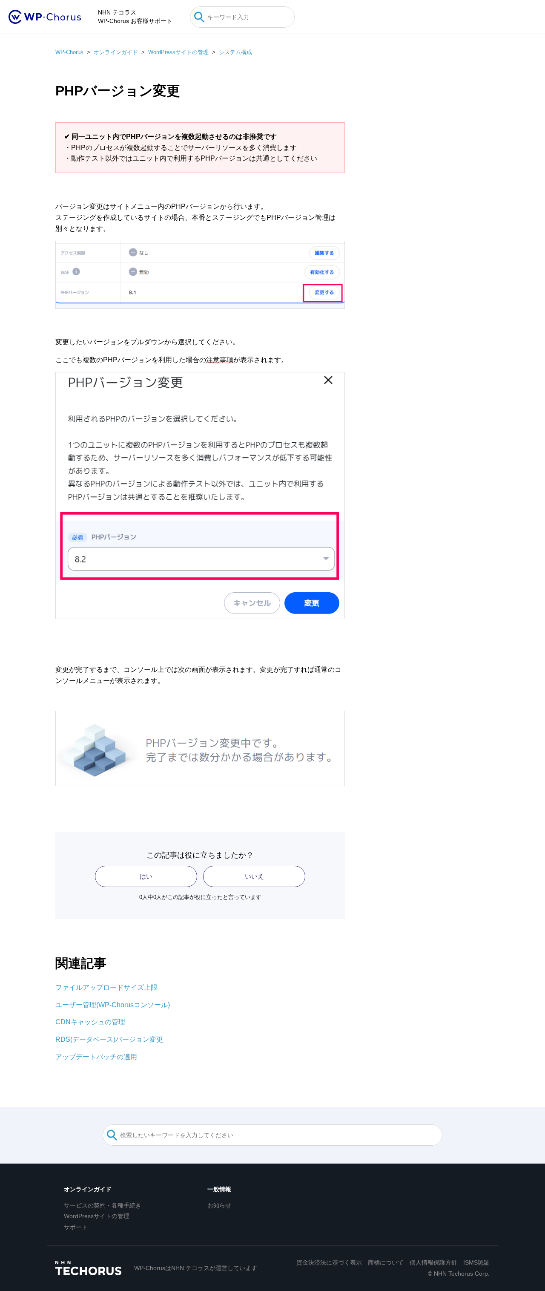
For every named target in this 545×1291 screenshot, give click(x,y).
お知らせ (219, 1205)
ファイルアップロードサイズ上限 (106, 987)
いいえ (254, 876)
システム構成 (235, 52)
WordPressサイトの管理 (178, 52)
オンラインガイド (116, 52)
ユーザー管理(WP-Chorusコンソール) (112, 1005)
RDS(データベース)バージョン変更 (109, 1039)
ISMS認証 (476, 1262)
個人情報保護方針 (433, 1262)
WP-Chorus (69, 52)
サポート (76, 1227)
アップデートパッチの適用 (96, 1056)
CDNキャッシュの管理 (90, 1022)
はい (146, 876)
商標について (386, 1262)
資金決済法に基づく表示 (329, 1262)
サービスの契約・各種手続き (102, 1205)
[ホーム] (45, 16)
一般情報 (219, 1189)
